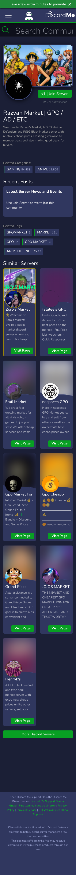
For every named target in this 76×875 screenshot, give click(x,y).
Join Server (58, 93)
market (47, 232)
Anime (47, 169)
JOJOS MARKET (56, 586)
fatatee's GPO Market (54, 312)
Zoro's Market (18, 309)
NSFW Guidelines (49, 810)
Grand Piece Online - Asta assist (16, 593)
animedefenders (24, 251)
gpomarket (18, 232)
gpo (12, 242)
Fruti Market (15, 401)
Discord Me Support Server (47, 801)
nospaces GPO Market (55, 404)
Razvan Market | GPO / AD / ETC (33, 116)
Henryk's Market (13, 682)
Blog (65, 810)
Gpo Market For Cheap (19, 497)
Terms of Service (26, 810)
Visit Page (22, 350)
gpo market (38, 242)
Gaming (18, 169)
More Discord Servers (38, 734)
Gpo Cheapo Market (53, 497)
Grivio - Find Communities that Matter (32, 806)
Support (38, 814)
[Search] (5, 29)
